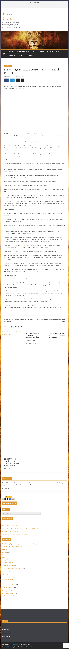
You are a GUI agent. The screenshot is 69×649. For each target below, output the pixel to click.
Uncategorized (6, 591)
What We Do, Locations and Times (18, 52)
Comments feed (6, 633)
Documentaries (8, 582)
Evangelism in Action (10, 585)
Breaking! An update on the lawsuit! (12, 526)
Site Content (5, 574)
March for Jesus (8, 562)
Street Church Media (46, 52)
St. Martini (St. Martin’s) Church (29, 245)
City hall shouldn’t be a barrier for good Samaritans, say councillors (34, 336)
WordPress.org (6, 636)
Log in (4, 626)
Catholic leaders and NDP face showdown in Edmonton (57, 335)
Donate (20, 56)
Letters (4, 555)
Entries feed (5, 629)
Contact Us (11, 56)
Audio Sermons (8, 579)
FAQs (57, 52)
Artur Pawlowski (20, 76)
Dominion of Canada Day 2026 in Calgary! (14, 531)
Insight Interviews (9, 587)
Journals (4, 552)
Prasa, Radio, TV (8, 596)
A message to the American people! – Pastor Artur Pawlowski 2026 (20, 528)
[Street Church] (4, 54)
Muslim (15, 195)
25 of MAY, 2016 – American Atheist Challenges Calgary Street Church (11, 462)
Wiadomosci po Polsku (8, 593)
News (33, 52)
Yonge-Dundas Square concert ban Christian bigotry (50, 320)
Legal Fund (7, 560)
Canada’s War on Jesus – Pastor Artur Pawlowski (15, 534)
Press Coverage (8, 65)
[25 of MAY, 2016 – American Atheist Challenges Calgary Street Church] (12, 332)
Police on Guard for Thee (9, 523)
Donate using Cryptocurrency (12, 546)
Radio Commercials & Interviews (13, 568)
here (34, 485)
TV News (6, 571)
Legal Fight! (29, 56)
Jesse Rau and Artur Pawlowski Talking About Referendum (18, 320)
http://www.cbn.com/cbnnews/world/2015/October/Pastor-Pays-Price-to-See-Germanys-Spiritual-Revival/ (33, 311)
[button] (36, 52)
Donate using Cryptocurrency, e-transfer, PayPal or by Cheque (19, 544)
